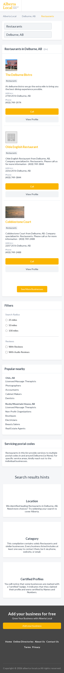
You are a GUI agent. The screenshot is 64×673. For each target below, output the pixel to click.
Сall (32, 111)
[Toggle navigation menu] (59, 5)
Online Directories (23, 641)
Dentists (9, 398)
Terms (27, 647)
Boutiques (10, 415)
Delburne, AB (29, 16)
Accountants (12, 389)
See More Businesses (32, 289)
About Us (40, 641)
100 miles (13, 330)
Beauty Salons (12, 424)
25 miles (13, 319)
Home (8, 641)
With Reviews (16, 346)
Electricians (11, 420)
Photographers (13, 385)
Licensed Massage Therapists (20, 381)
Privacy (36, 647)
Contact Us (52, 641)
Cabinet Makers (13, 394)
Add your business (32, 625)
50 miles (13, 325)
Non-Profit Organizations (18, 411)
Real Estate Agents (15, 428)
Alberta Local (9, 16)
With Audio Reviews (19, 352)
